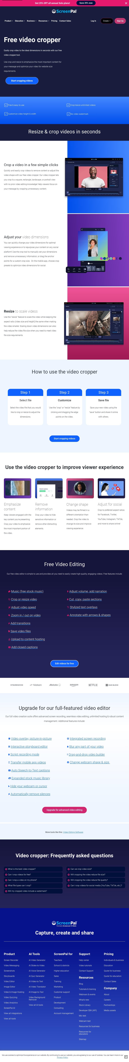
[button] (33, 869)
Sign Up (120, 21)
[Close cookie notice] (126, 1057)
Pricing (54, 21)
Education (19, 21)
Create (106, 21)
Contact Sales (65, 21)
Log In (93, 21)
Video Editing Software (73, 832)
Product (8, 21)
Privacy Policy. (62, 1057)
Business (31, 21)
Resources (43, 21)
